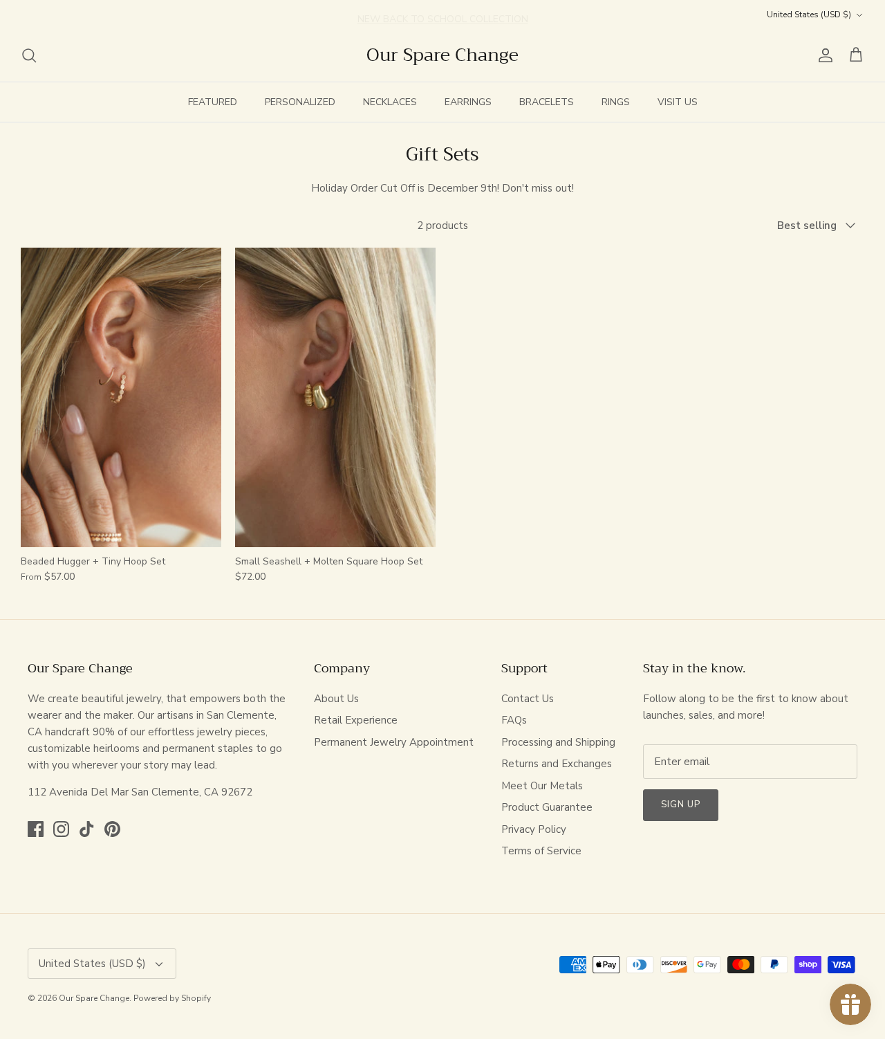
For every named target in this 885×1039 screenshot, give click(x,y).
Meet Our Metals (542, 786)
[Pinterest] (112, 829)
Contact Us (527, 699)
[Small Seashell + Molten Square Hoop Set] (335, 397)
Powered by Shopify (172, 998)
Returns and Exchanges (556, 764)
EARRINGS (468, 102)
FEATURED (212, 102)
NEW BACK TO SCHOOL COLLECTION (442, 14)
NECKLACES (390, 102)
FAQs (514, 720)
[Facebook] (36, 829)
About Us (336, 699)
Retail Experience (356, 720)
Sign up (680, 804)
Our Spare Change (94, 998)
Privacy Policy (533, 829)
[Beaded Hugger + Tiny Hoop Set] (121, 397)
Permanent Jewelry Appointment (394, 742)
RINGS (616, 102)
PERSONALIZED (300, 102)
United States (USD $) (809, 14)
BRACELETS (546, 102)
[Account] (823, 55)
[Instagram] (61, 829)
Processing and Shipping (558, 742)
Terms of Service (541, 851)
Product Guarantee (547, 807)
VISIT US (678, 102)
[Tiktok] (87, 829)
